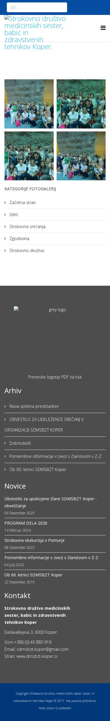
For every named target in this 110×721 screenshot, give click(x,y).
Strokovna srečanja (26, 226)
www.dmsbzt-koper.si (36, 656)
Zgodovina (18, 238)
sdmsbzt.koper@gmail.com (43, 649)
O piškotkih (63, 708)
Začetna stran (22, 202)
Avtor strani (47, 708)
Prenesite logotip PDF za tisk (55, 377)
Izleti (13, 214)
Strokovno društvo (26, 250)
